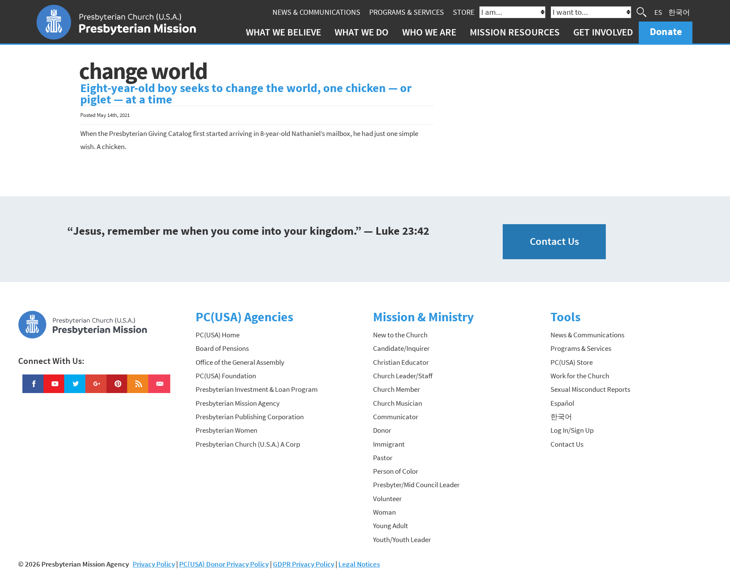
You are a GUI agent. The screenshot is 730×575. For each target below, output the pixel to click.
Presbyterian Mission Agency (238, 403)
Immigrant (389, 444)
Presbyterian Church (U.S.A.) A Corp (248, 444)
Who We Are (429, 32)
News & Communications (316, 12)
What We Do (362, 32)
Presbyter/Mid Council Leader (416, 484)
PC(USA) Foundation (226, 375)
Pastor (382, 457)
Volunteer (387, 498)
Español (562, 403)
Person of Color (395, 471)
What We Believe (283, 32)
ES (658, 11)
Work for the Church (579, 375)
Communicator (395, 416)
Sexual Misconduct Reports (590, 389)
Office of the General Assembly (240, 362)
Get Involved (603, 32)
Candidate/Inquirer (401, 348)
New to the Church (400, 334)
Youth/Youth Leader (402, 539)
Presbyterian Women (226, 430)
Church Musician (397, 403)
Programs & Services (406, 12)
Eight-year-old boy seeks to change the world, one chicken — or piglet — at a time (245, 94)
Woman (384, 512)
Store (463, 12)
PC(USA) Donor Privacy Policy (224, 564)
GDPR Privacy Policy (303, 564)
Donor (382, 430)
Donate (666, 31)
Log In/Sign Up (572, 430)
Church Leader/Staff (403, 375)
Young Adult (390, 525)
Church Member (396, 389)
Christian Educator (401, 362)
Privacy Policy (154, 564)
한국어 (679, 11)
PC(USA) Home (218, 334)
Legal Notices (359, 564)
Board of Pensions (222, 348)
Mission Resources (515, 32)
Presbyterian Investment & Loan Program (257, 389)
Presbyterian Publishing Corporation (250, 416)
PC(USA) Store (571, 362)
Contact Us (554, 241)
